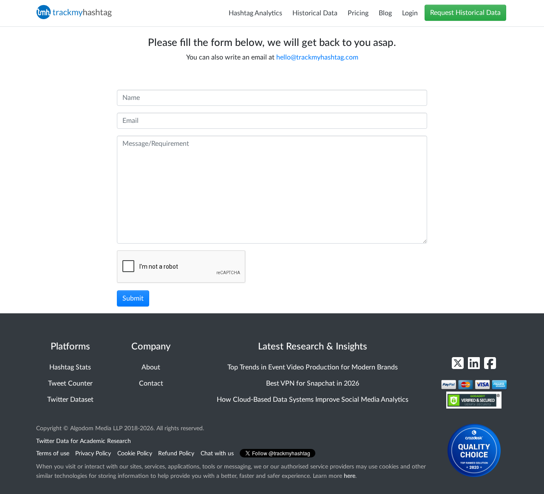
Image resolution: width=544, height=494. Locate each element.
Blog (385, 13)
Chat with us (217, 453)
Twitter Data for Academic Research (83, 441)
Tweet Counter (70, 383)
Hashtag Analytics (255, 13)
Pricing (358, 13)
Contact (151, 383)
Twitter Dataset (70, 399)
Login (410, 13)
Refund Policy (176, 453)
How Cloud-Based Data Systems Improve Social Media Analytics (312, 399)
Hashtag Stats (70, 367)
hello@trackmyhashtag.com (317, 57)
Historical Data (314, 13)
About (151, 367)
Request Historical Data (465, 12)
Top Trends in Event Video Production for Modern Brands (312, 367)
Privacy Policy (93, 453)
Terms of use (52, 453)
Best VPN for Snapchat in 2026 (312, 383)
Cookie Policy (134, 453)
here (349, 476)
